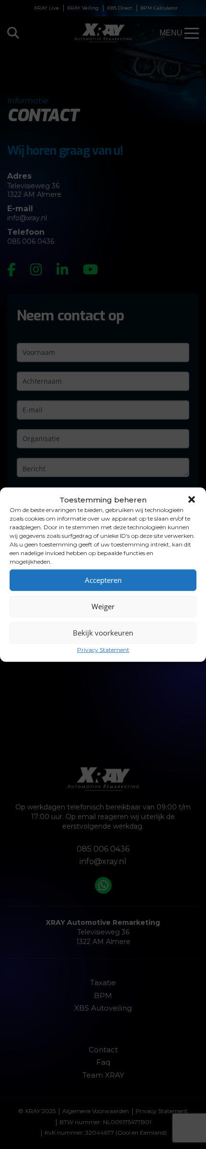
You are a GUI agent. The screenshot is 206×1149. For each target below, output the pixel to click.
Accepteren (103, 580)
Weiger (103, 606)
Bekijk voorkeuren (103, 632)
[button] (191, 499)
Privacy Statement (103, 649)
